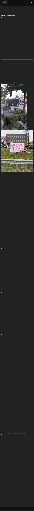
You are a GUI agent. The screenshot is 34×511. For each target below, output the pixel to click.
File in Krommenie (4, 13)
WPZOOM (31, 508)
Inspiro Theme (26, 508)
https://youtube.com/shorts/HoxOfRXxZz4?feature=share (10, 82)
